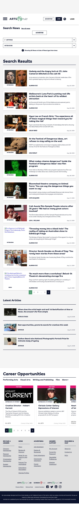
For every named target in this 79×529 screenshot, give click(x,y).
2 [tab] (14, 430)
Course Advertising (37, 465)
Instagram (60, 486)
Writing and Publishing (43, 380)
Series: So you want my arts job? (23, 457)
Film (58, 380)
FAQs (66, 455)
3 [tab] (17, 430)
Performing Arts (10, 380)
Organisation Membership (7, 460)
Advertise (39, 33)
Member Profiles (24, 473)
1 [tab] (10, 430)
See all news (25, 28)
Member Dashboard (52, 463)
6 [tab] (28, 430)
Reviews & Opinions (22, 451)
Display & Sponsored (37, 451)
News (20, 447)
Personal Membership (7, 455)
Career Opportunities (24, 373)
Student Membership (7, 465)
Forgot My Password (52, 453)
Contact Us (68, 452)
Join (58, 19)
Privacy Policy (20, 487)
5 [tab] (25, 430)
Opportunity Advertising (38, 460)
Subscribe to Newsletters (22, 468)
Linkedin (56, 486)
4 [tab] (21, 430)
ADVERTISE (48, 19)
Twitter (51, 487)
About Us (67, 449)
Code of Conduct (39, 487)
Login (72, 19)
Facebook (47, 486)
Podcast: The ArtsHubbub (23, 463)
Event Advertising (39, 455)
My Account (53, 449)
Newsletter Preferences (53, 458)
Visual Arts (25, 380)
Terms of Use (29, 487)
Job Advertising (39, 447)
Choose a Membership (7, 449)
